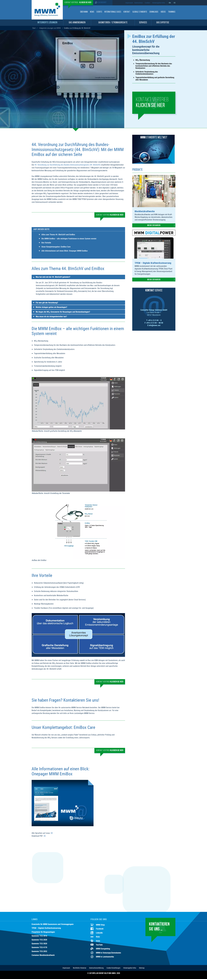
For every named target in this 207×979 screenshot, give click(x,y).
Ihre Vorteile (46, 242)
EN (170, 3)
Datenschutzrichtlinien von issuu (77, 799)
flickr (98, 937)
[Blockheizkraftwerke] (153, 206)
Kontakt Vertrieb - (78, 3)
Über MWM (84, 12)
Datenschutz (138, 3)
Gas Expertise (162, 22)
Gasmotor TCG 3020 (39, 943)
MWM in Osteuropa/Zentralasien (108, 953)
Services (143, 22)
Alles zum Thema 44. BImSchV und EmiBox (58, 234)
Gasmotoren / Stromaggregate (112, 22)
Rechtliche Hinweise (79, 968)
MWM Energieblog (103, 949)
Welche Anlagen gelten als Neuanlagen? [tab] (51, 307)
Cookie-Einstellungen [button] (113, 968)
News (92, 12)
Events (99, 12)
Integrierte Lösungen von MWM (50, 28)
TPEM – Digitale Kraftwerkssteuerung (46, 928)
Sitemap (141, 968)
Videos (163, 12)
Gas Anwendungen (77, 22)
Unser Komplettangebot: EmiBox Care (56, 246)
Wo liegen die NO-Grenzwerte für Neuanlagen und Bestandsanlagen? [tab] (63, 311)
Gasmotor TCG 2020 (39, 940)
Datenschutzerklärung (96, 968)
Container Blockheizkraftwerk (43, 955)
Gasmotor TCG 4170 (39, 947)
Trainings (171, 12)
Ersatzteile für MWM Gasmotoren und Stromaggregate (53, 924)
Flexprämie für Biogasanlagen (43, 932)
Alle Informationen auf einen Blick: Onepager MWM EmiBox (64, 250)
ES (174, 3)
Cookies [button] (147, 3)
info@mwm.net (154, 325)
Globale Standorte (139, 12)
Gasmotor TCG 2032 (39, 951)
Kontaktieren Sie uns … (159, 926)
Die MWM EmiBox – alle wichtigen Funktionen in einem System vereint (68, 238)
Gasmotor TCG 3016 (39, 936)
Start (34, 28)
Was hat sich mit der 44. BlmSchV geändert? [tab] (53, 277)
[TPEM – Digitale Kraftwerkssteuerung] (153, 258)
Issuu (98, 941)
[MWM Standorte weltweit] (153, 163)
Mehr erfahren (153, 225)
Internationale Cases (112, 12)
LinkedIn (99, 933)
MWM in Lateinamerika (105, 957)
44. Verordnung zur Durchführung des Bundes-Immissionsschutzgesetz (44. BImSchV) (68, 164)
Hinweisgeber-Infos (158, 3)
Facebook (100, 929)
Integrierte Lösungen (47, 22)
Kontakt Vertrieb (152, 102)
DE (52, 833)
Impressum (129, 3)
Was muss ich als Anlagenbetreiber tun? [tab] (51, 316)
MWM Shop (100, 925)
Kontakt (127, 12)
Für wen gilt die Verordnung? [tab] (47, 302)
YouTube (99, 945)
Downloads (154, 12)
